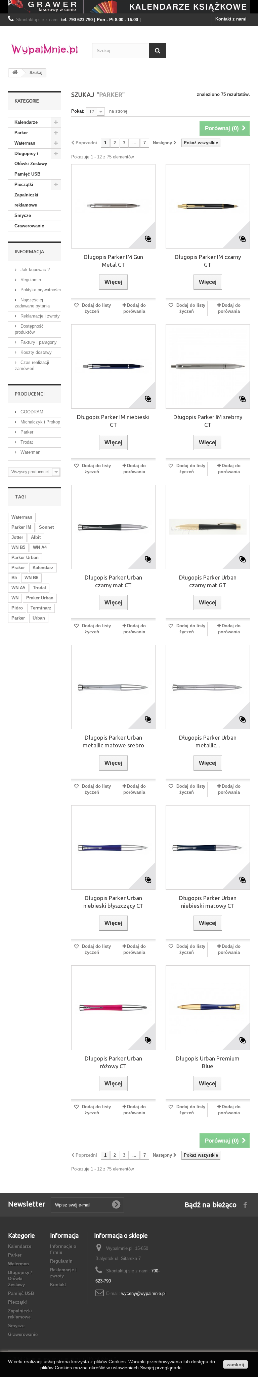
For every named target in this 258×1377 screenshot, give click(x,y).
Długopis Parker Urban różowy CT (113, 1062)
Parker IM (21, 527)
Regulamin (30, 279)
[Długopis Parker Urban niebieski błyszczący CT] (113, 847)
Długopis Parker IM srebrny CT (207, 421)
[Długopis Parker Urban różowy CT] (113, 1007)
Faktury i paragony (38, 342)
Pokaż (77, 111)
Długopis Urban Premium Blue (208, 1062)
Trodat (26, 442)
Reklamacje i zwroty (39, 316)
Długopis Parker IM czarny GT (208, 261)
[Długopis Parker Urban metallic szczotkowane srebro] (208, 687)
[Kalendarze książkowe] (129, 6)
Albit (36, 537)
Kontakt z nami (231, 19)
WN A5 (18, 587)
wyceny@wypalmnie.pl (143, 1293)
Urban (39, 618)
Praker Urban (39, 597)
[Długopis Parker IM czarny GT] (208, 206)
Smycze (22, 215)
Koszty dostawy (35, 352)
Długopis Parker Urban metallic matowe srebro (113, 741)
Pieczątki (23, 184)
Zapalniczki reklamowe (26, 200)
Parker (21, 132)
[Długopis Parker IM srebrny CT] (208, 366)
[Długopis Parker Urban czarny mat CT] (113, 527)
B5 (14, 577)
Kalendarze (26, 122)
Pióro (17, 607)
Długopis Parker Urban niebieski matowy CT (207, 902)
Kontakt (58, 1284)
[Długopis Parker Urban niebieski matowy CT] (208, 847)
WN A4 (40, 547)
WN (14, 597)
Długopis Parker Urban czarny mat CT (113, 581)
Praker (18, 567)
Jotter (17, 537)
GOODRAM (31, 411)
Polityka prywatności (40, 289)
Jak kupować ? (34, 269)
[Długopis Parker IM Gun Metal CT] (113, 206)
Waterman (24, 143)
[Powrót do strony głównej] (15, 73)
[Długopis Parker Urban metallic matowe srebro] (113, 687)
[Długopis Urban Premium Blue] (208, 1007)
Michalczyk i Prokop (39, 421)
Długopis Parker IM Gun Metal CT (113, 261)
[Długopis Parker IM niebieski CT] (113, 366)
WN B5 (18, 547)
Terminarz (41, 607)
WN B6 (31, 577)
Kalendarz (43, 567)
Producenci (30, 393)
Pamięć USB (27, 174)
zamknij (235, 1364)
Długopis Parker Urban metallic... (207, 741)
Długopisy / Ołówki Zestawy (30, 158)
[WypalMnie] (45, 47)
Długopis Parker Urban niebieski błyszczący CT (113, 902)
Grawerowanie (29, 225)
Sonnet (46, 527)
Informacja (29, 251)
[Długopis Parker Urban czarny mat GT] (208, 527)
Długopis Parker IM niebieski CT (113, 421)
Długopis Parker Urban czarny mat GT (207, 581)
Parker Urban (25, 557)
